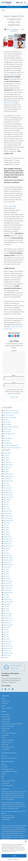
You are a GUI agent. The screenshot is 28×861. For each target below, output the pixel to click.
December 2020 (8, 558)
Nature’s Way (5, 744)
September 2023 (8, 497)
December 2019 (7, 585)
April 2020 (6, 576)
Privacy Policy (16, 859)
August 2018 (6, 604)
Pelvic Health (7, 431)
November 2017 (7, 620)
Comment (14, 351)
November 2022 (8, 518)
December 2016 (7, 646)
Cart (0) (20, 2)
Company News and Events (11, 413)
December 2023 (8, 492)
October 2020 (7, 562)
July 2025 (6, 469)
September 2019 (8, 592)
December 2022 (8, 516)
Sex (4, 436)
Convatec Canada (6, 719)
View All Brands (5, 749)
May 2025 (6, 472)
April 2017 (6, 637)
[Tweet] (12, 336)
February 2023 (7, 511)
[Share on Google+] (15, 336)
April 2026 (6, 460)
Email (14, 382)
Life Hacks (6, 420)
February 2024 (7, 488)
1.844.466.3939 (5, 839)
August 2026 (7, 453)
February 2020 (7, 581)
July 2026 (6, 455)
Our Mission (5, 767)
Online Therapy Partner (7, 785)
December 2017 (7, 618)
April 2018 (6, 611)
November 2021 (8, 541)
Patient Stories (7, 429)
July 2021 (6, 551)
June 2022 (6, 527)
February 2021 (7, 555)
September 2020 (8, 565)
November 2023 (8, 495)
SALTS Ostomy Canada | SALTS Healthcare (12, 724)
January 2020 (7, 583)
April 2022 (6, 532)
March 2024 (6, 485)
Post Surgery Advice (9, 434)
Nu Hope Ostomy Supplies (8, 726)
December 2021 (7, 539)
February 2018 (7, 613)
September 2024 (8, 481)
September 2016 (8, 653)
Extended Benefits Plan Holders (9, 771)
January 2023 (7, 513)
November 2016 (8, 648)
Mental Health (7, 424)
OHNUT (3, 737)
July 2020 (6, 569)
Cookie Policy (10, 859)
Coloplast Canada (6, 717)
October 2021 (7, 544)
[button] (25, 841)
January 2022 (7, 537)
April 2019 (6, 597)
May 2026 (6, 458)
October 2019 (7, 590)
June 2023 (6, 502)
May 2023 (6, 504)
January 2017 (7, 644)
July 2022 (6, 525)
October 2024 (7, 478)
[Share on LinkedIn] (18, 336)
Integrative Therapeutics (8, 740)
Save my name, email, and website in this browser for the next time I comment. (14, 391)
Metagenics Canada (6, 742)
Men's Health (7, 422)
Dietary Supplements (7, 708)
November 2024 (8, 476)
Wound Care (5, 703)
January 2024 (7, 490)
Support (4, 774)
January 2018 (7, 616)
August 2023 (7, 499)
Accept (14, 855)
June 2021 (6, 553)
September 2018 (8, 602)
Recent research (9, 206)
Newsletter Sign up (16, 667)
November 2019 (8, 588)
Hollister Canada (6, 721)
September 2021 (8, 546)
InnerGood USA (5, 783)
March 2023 (6, 509)
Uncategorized (7, 443)
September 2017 (8, 625)
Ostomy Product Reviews (10, 427)
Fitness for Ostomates (9, 417)
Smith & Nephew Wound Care (9, 733)
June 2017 (6, 632)
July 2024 (6, 483)
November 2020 (8, 560)
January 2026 (7, 462)
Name (14, 375)
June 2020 (6, 572)
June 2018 (6, 606)
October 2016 (7, 651)
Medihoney (4, 730)
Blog (3, 776)
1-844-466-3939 (6, 819)
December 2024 (8, 474)
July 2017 (6, 630)
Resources (4, 756)
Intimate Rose (5, 735)
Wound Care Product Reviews (12, 448)
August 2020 (7, 567)
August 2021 (6, 548)
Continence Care (6, 701)
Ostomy (4, 698)
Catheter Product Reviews (11, 410)
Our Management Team (8, 769)
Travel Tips (6, 441)
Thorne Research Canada (8, 747)
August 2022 (7, 523)
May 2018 (6, 609)
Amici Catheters (6, 714)
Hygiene (4, 705)
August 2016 (6, 655)
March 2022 (6, 534)
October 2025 (7, 467)
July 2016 (6, 658)
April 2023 (6, 506)
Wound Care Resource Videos (9, 758)
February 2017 (7, 641)
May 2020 (6, 574)
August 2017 (6, 627)
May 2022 (6, 530)
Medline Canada (6, 728)
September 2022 (8, 520)
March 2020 (6, 578)
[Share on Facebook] (9, 336)
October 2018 (7, 599)
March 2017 (6, 639)
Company (4, 764)
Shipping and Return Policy (8, 781)
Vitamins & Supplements (12, 29)
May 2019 (6, 595)
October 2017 (7, 623)
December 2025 (8, 465)
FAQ (3, 778)
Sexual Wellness (8, 438)
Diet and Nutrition (8, 415)
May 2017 (6, 634)
